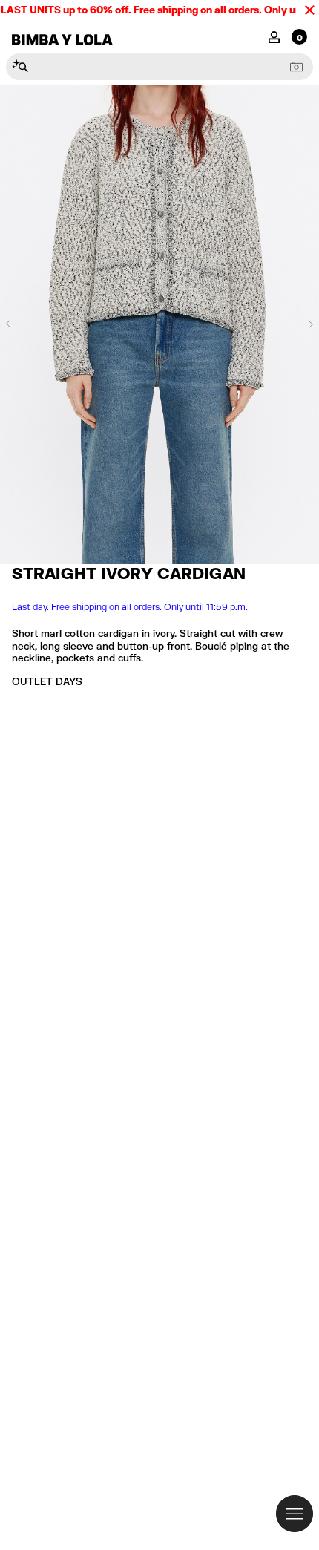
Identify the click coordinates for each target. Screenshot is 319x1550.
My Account (274, 36)
